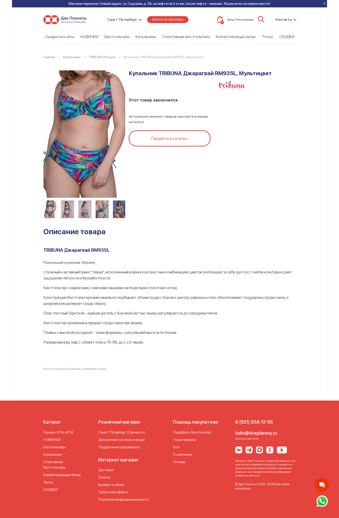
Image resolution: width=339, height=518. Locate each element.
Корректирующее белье (236, 36)
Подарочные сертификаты (119, 447)
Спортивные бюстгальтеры (186, 36)
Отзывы (179, 462)
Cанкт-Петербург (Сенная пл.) (122, 432)
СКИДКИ (286, 36)
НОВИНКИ (89, 36)
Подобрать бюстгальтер (192, 432)
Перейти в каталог (169, 138)
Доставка (105, 470)
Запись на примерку (168, 19)
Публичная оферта (113, 492)
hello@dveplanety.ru (256, 433)
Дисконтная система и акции (121, 439)
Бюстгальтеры (117, 36)
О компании (182, 454)
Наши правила (184, 439)
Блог (176, 447)
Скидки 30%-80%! (59, 36)
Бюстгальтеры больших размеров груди (75, 369)
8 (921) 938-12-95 (254, 422)
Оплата (104, 477)
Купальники (146, 36)
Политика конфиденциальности (123, 499)
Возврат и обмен (111, 484)
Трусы (267, 36)
